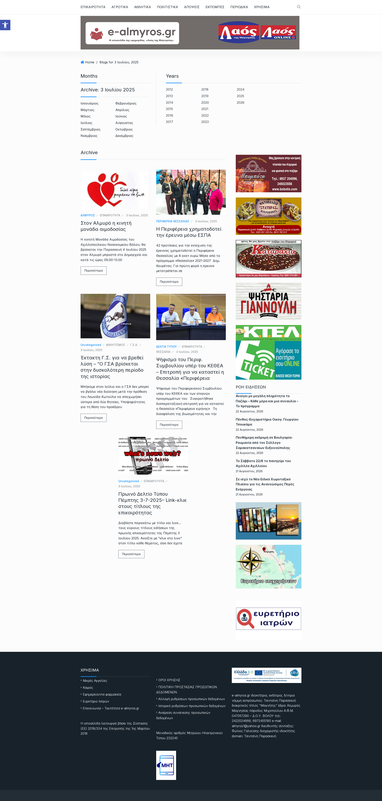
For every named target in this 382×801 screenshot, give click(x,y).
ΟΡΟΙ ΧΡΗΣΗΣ (169, 680)
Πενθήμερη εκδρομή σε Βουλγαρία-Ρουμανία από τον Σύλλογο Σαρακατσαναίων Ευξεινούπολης (264, 442)
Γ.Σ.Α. (134, 344)
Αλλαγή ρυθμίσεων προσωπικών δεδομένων (191, 699)
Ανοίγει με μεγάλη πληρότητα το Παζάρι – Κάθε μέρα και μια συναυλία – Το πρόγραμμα (267, 401)
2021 (204, 109)
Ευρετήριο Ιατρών (96, 701)
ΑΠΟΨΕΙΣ (192, 7)
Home (89, 62)
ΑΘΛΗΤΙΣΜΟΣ (115, 344)
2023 (205, 122)
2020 (205, 102)
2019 (205, 96)
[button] (5, 25)
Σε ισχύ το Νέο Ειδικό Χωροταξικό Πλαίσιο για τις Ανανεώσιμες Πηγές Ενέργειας (265, 484)
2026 (240, 102)
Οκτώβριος (124, 129)
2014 (169, 102)
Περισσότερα (93, 270)
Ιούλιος (86, 123)
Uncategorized (91, 344)
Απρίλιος (122, 110)
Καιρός (88, 688)
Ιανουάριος (89, 103)
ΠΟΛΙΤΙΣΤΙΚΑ (167, 7)
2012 (169, 89)
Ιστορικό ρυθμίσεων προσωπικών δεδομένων (192, 706)
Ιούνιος (121, 116)
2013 (169, 96)
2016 (169, 115)
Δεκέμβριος (124, 136)
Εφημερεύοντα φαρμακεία (102, 694)
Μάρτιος (87, 110)
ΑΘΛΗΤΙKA (142, 7)
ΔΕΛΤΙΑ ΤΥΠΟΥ (166, 346)
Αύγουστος (124, 123)
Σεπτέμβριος (90, 129)
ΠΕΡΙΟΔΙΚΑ (239, 7)
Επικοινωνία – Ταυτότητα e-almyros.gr (111, 708)
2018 (205, 89)
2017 (169, 122)
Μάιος (86, 116)
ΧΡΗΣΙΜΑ (262, 7)
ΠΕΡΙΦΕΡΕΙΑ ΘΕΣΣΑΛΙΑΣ (172, 221)
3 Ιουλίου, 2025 (137, 215)
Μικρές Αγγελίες (95, 681)
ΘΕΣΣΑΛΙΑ (163, 351)
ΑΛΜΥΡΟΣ (88, 215)
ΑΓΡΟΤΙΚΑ (119, 7)
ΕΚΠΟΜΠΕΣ (215, 7)
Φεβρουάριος (125, 103)
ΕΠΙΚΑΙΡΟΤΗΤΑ (93, 7)
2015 (169, 109)
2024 (241, 89)
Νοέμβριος (89, 136)
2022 (205, 115)
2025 (240, 96)
